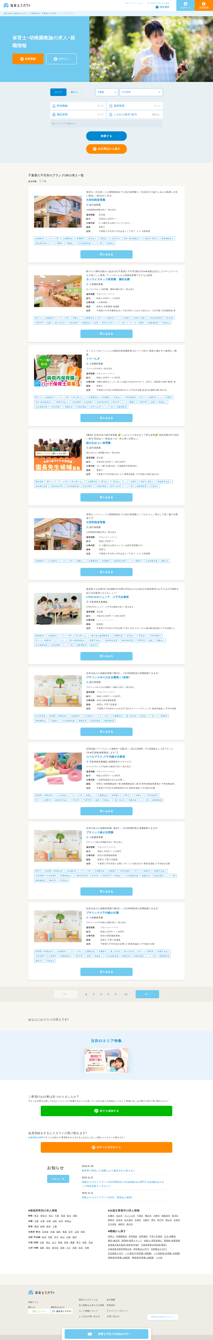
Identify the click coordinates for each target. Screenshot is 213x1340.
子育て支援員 (155, 1236)
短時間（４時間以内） (58, 716)
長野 (50, 1237)
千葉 (57, 1216)
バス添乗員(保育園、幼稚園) (167, 1253)
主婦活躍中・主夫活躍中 (82, 402)
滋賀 (55, 1221)
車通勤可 (81, 238)
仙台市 (119, 1216)
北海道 (45, 1232)
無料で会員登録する (109, 1147)
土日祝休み (53, 561)
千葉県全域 (34, 13)
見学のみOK (107, 323)
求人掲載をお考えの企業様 (158, 3)
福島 (58, 1232)
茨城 (63, 1216)
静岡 (42, 1226)
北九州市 (112, 1224)
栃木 (69, 1216)
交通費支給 (68, 238)
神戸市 (160, 1220)
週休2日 (164, 561)
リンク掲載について (88, 1311)
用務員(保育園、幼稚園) (119, 1257)
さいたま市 (129, 1216)
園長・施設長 (114, 1240)
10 (126, 994)
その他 (159, 1257)
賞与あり (92, 238)
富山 (62, 1237)
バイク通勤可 (57, 243)
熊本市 (129, 1224)
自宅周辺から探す (109, 148)
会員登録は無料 (35, 1137)
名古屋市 (128, 1220)
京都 (49, 1221)
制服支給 (86, 323)
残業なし (77, 318)
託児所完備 (40, 716)
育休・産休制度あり (132, 238)
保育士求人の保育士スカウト (16, 13)
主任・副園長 (170, 1236)
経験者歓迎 (153, 323)
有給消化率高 (41, 243)
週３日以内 (131, 716)
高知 (91, 1242)
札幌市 (111, 1216)
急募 (49, 323)
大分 (68, 1248)
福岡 (42, 1248)
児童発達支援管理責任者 (120, 1249)
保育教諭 (133, 1236)
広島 (42, 1242)
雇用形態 (137, 105)
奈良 (61, 1221)
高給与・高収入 (151, 238)
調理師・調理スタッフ (132, 1240)
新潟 (44, 1237)
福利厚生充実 (41, 486)
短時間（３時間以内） (44, 795)
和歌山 (68, 1221)
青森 (64, 1232)
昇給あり (104, 238)
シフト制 (98, 243)
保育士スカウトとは (133, 3)
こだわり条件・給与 (137, 114)
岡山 (48, 1242)
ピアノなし (60, 640)
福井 (74, 1237)
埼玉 (51, 1216)
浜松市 (119, 1220)
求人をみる (106, 254)
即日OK (169, 318)
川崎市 (156, 1216)
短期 (96, 323)
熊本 (48, 1248)
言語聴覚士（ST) (115, 1253)
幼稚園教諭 (121, 1236)
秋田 (83, 1232)
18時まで (139, 795)
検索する (106, 136)
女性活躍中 (74, 323)
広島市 (177, 1220)
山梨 (68, 1237)
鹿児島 (55, 1248)
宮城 (52, 1232)
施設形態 (80, 114)
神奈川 (43, 1216)
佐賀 (81, 1248)
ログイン (63, 58)
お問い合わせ (113, 1316)
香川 (78, 1242)
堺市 (153, 1220)
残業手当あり (62, 402)
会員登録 (30, 58)
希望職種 (80, 105)
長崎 (62, 1248)
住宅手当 (116, 238)
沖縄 (87, 1248)
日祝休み (110, 243)
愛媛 (72, 1242)
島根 (60, 1242)
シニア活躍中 (124, 318)
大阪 (36, 1221)
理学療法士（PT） (141, 1249)
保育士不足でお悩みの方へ (114, 1333)
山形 (77, 1232)
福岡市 (121, 1224)
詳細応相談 (82, 407)
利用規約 (111, 1305)
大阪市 (146, 1220)
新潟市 (175, 1216)
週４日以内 (129, 951)
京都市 (138, 1220)
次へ (147, 994)
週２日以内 (60, 323)
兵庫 (42, 1221)
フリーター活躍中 (136, 323)
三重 (55, 1226)
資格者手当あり (164, 481)
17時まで (127, 795)
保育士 (111, 1236)
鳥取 (66, 1242)
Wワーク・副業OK (106, 318)
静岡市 (111, 1220)
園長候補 (39, 481)
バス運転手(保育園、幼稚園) (138, 1253)
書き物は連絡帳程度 (100, 636)
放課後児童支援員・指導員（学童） (123, 1245)
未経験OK (39, 238)
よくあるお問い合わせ (89, 1316)
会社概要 (111, 1300)
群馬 (75, 1216)
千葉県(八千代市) (49, 13)
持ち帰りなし (79, 397)
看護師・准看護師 (172, 1240)
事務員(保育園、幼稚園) (143, 1257)
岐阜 (49, 1226)
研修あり (71, 243)
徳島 (84, 1242)
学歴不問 (39, 323)
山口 (54, 1242)
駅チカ (38, 318)
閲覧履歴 (164, 7)
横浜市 (148, 1216)
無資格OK (39, 636)
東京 (36, 1216)
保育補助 (143, 1236)
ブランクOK (53, 238)
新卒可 (38, 871)
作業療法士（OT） (159, 1249)
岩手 (71, 1232)
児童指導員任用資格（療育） (154, 1245)
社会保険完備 (85, 243)
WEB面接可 (131, 397)
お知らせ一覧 (58, 1179)
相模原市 (166, 1216)
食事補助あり (167, 238)
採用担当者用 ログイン (163, 1317)
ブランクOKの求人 (66, 13)
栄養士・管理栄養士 (153, 1240)
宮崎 (74, 1248)
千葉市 (140, 1216)
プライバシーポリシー (117, 1311)
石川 (56, 1237)
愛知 (36, 1226)
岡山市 (168, 1220)
